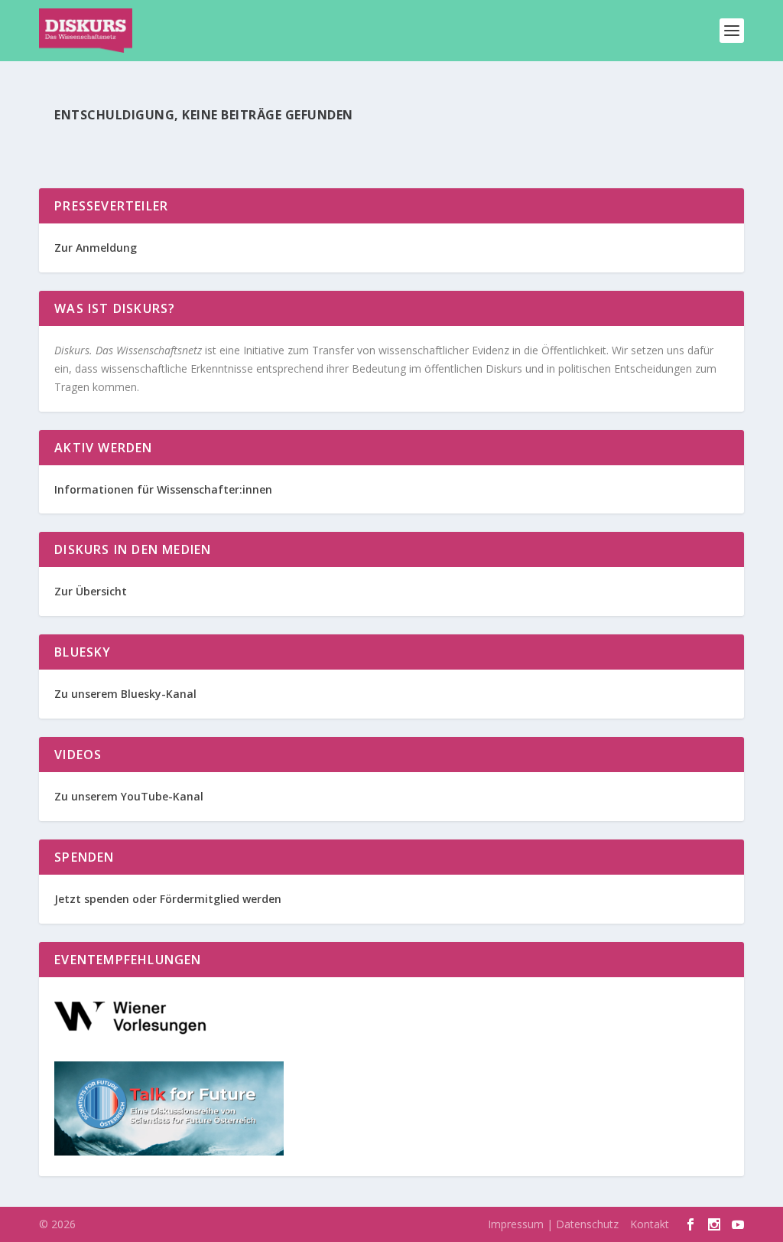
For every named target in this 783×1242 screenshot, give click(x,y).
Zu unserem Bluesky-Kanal (125, 693)
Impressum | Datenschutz (553, 1224)
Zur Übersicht (90, 591)
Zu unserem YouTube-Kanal (130, 796)
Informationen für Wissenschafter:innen (163, 489)
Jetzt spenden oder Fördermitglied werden (167, 899)
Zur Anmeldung (95, 247)
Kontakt (649, 1224)
